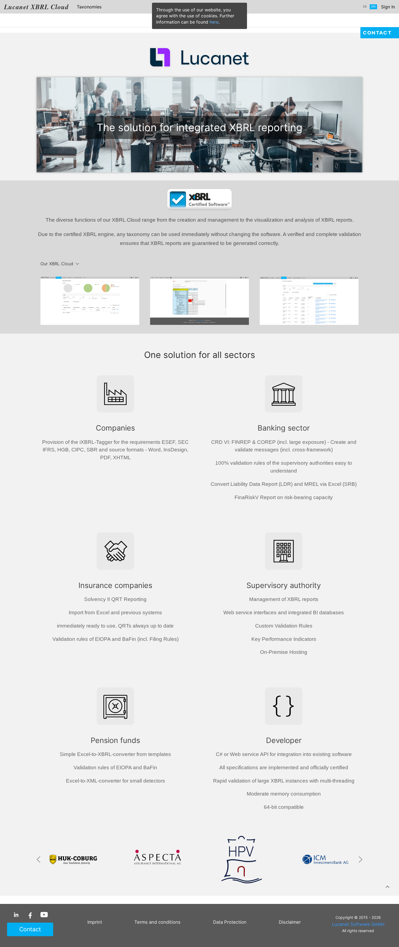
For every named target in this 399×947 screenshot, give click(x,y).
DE (365, 6)
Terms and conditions (157, 922)
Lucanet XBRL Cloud (36, 6)
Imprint (94, 922)
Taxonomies (89, 6)
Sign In (388, 6)
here (214, 22)
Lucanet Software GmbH (358, 924)
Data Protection (229, 922)
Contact (377, 32)
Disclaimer (290, 922)
